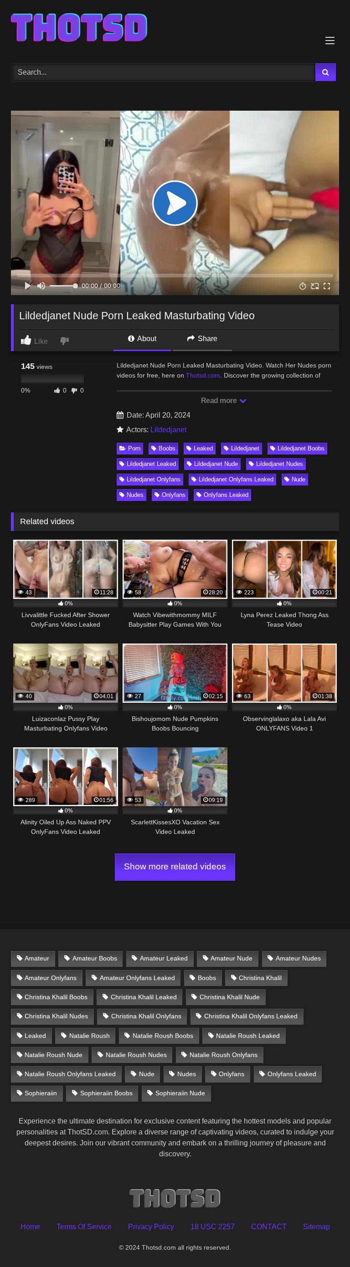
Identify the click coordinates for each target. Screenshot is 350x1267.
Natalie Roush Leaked (248, 1035)
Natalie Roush (89, 1035)
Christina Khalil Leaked (144, 997)
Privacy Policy (151, 1227)
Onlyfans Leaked (226, 494)
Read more (219, 400)
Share (206, 338)
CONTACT (269, 1227)
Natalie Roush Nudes (136, 1054)
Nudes (135, 494)
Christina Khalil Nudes (56, 1016)
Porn (134, 448)
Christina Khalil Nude (230, 997)
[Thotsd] (175, 28)
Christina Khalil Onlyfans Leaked (251, 1016)
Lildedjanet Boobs (301, 448)
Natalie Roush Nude (53, 1054)
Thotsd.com (203, 375)
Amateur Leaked (164, 958)
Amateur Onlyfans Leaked (137, 977)
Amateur (37, 958)
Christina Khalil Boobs (56, 997)
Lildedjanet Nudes (279, 463)
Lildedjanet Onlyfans (153, 479)
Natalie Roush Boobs (163, 1035)
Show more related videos (175, 866)
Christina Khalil (260, 977)
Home (30, 1227)
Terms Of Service (84, 1227)
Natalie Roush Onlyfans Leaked (70, 1074)
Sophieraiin (41, 1093)
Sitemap (316, 1227)
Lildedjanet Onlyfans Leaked (236, 479)
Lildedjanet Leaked (151, 463)
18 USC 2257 (212, 1227)
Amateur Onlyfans (51, 977)
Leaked (203, 448)
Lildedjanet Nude (216, 463)
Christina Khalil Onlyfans (146, 1016)
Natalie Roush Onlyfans (223, 1054)
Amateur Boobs (94, 958)
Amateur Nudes (298, 958)
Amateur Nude (231, 958)
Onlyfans (173, 494)
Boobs (167, 448)
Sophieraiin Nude (180, 1093)
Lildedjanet (168, 430)
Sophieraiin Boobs (106, 1093)
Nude (298, 479)
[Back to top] (322, 1240)
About (146, 338)
